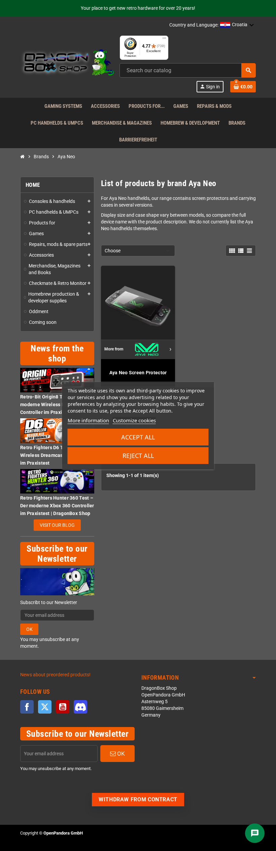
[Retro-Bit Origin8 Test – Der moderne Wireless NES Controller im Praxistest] (57, 380)
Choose (112, 250)
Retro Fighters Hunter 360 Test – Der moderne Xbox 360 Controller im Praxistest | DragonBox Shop (57, 505)
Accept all (138, 437)
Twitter (44, 707)
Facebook (27, 707)
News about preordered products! (55, 675)
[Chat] (255, 833)
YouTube (62, 707)
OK (29, 629)
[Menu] (164, 40)
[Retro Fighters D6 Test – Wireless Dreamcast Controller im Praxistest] (57, 430)
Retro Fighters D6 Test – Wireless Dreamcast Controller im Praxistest (54, 455)
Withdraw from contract (138, 799)
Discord (80, 707)
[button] (237, 25)
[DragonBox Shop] (67, 64)
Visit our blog (57, 525)
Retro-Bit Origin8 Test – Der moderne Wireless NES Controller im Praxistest (51, 404)
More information (88, 420)
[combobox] (187, 70)
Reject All (138, 456)
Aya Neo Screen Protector (138, 372)
